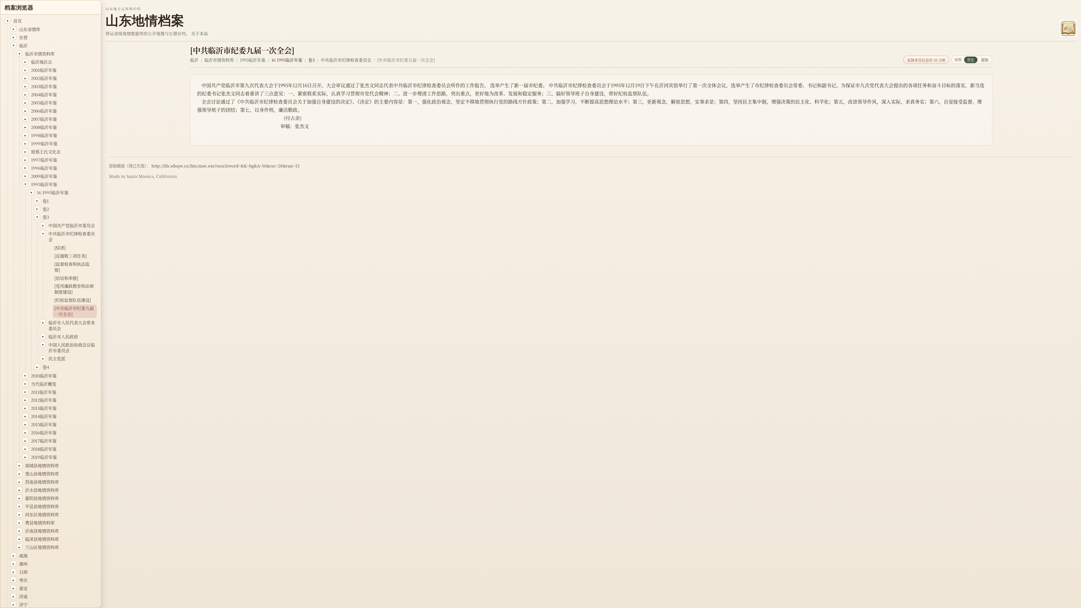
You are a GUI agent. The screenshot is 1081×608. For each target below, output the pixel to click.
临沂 (194, 60)
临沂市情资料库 (219, 60)
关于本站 (199, 33)
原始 (984, 59)
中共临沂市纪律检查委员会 (346, 60)
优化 (970, 59)
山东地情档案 (145, 20)
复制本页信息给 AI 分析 (926, 59)
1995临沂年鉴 (252, 60)
